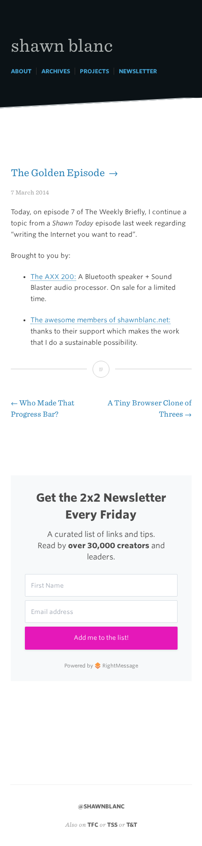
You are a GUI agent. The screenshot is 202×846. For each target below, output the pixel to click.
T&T (131, 824)
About (21, 71)
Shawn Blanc (62, 44)
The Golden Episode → (64, 172)
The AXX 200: (53, 276)
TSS (112, 824)
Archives (55, 71)
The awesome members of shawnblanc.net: (101, 320)
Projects (94, 71)
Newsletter (138, 71)
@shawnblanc (101, 806)
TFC (92, 824)
